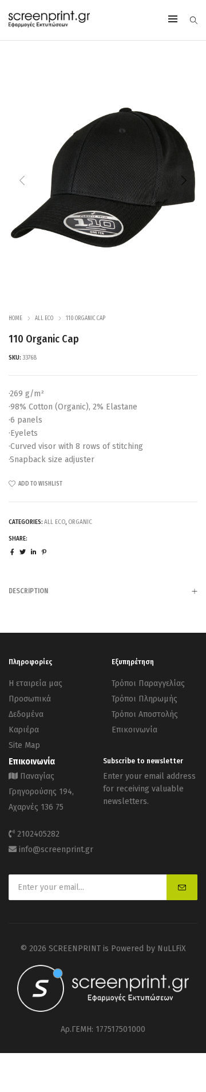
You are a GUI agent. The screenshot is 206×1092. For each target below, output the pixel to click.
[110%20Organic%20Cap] (12, 552)
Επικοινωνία (134, 730)
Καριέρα (24, 730)
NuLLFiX (171, 948)
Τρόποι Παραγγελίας (148, 683)
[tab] (103, 590)
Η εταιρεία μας (35, 683)
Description (28, 591)
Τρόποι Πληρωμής (144, 699)
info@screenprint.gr (56, 849)
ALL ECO (44, 318)
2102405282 (38, 834)
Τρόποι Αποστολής (145, 714)
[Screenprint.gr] (49, 25)
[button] (184, 180)
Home (15, 318)
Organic (80, 522)
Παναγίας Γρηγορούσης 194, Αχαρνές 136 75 (41, 791)
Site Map (24, 745)
